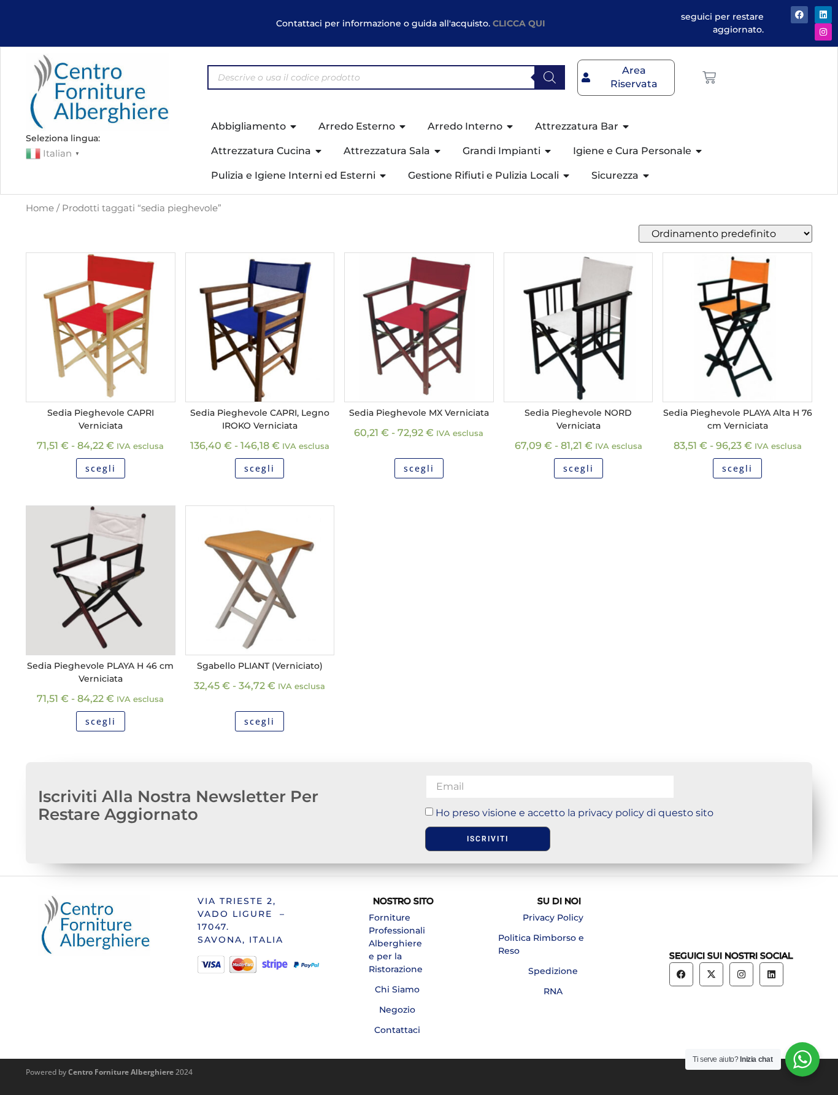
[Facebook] (799, 14)
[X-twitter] (711, 974)
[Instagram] (823, 32)
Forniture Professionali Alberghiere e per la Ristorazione (397, 943)
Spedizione (553, 970)
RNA (553, 991)
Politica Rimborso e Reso (541, 944)
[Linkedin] (771, 974)
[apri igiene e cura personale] (699, 151)
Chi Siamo (397, 989)
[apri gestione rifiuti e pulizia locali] (567, 175)
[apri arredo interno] (510, 126)
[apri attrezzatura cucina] (319, 151)
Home (40, 208)
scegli (100, 468)
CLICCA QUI (519, 23)
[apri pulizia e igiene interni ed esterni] (383, 175)
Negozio (397, 1009)
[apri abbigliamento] (294, 126)
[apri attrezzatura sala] (438, 151)
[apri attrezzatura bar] (626, 126)
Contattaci (397, 1029)
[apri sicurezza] (647, 175)
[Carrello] (709, 77)
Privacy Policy (553, 917)
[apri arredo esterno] (403, 126)
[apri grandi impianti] (548, 151)
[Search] (549, 77)
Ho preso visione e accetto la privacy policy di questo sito (574, 813)
